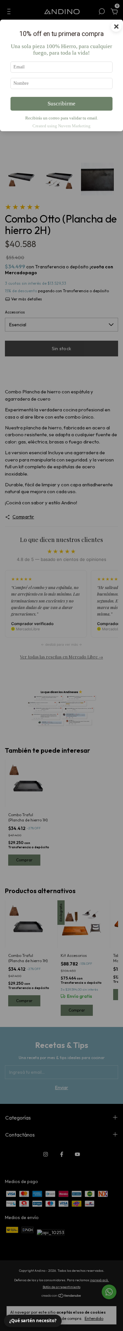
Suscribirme (61, 103)
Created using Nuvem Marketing (61, 126)
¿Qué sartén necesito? (32, 1320)
